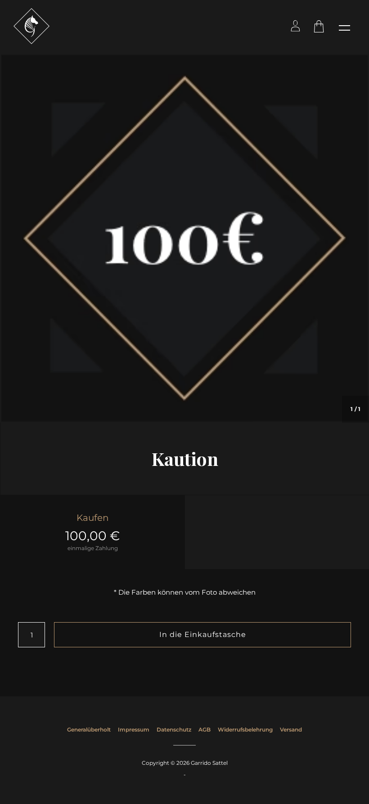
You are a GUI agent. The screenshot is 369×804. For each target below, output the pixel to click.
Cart (320, 27)
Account (296, 27)
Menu (344, 27)
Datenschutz (174, 729)
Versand (291, 729)
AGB (204, 729)
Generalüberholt (89, 729)
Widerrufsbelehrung (245, 729)
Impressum (133, 729)
